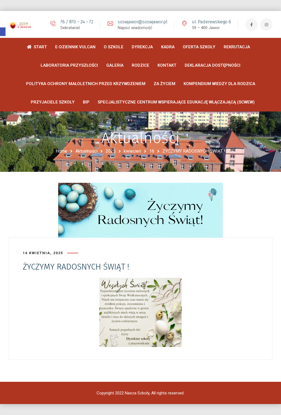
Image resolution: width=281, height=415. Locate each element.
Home (61, 151)
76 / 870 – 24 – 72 (76, 21)
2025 (111, 151)
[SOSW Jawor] (21, 24)
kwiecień (132, 151)
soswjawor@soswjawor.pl (142, 21)
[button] (2, 31)
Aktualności (86, 151)
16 (151, 151)
